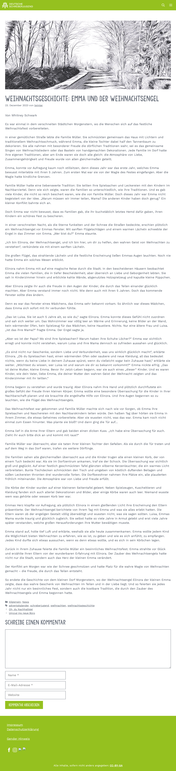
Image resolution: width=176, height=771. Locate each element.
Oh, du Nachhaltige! (21, 609)
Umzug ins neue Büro (22, 613)
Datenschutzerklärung (23, 729)
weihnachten (58, 605)
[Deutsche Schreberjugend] (17, 5)
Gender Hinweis (18, 738)
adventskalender (19, 605)
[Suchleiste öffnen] (163, 5)
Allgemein (15, 602)
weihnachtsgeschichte (81, 605)
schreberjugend (39, 605)
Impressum (15, 724)
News (25, 602)
